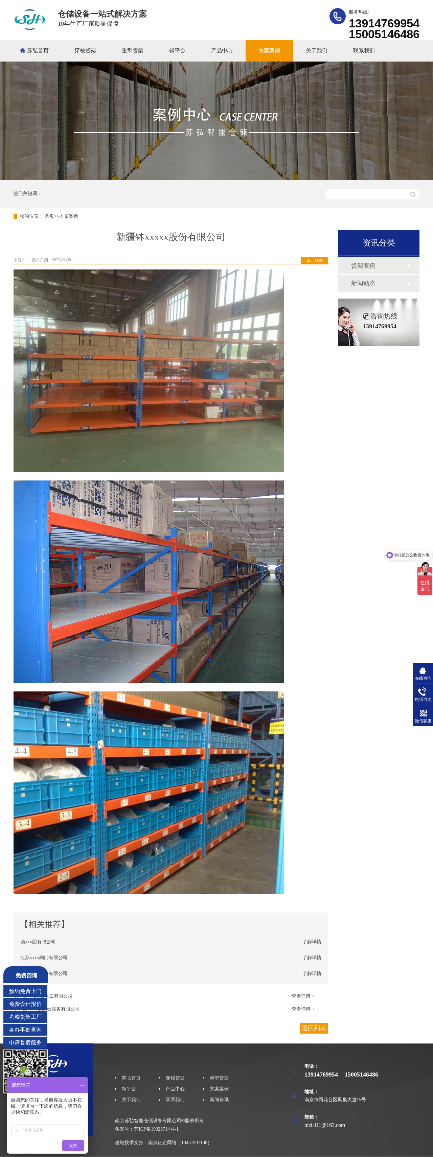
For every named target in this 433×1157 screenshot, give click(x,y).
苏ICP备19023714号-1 (156, 1129)
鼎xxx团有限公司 (38, 941)
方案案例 (269, 50)
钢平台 (177, 50)
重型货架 (132, 50)
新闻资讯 (219, 1099)
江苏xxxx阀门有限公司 (44, 957)
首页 (49, 216)
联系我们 (364, 50)
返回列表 (314, 260)
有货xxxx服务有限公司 (56, 1009)
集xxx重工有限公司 (52, 996)
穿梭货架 (85, 50)
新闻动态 (363, 283)
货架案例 (363, 265)
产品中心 (222, 50)
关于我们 (316, 50)
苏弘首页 (38, 50)
